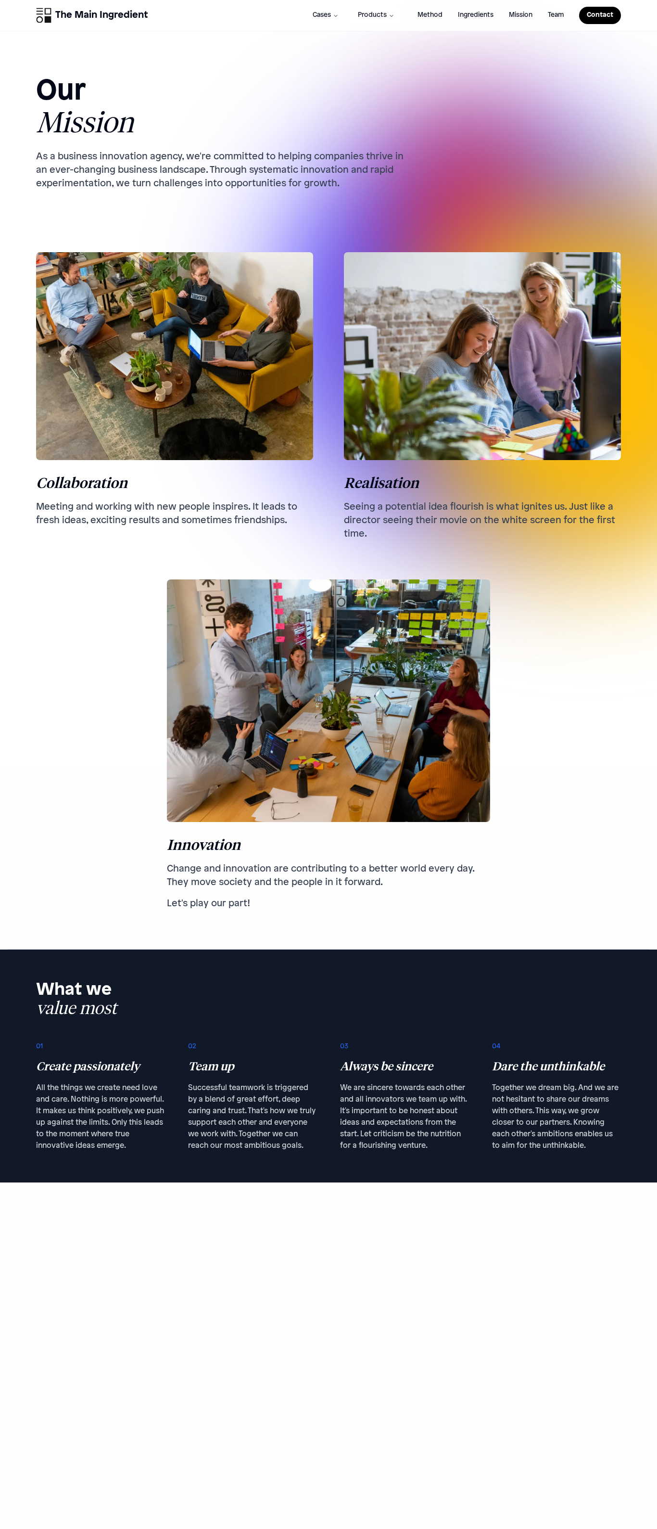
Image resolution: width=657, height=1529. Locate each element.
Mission (520, 15)
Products (372, 15)
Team (556, 15)
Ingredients (475, 15)
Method (429, 15)
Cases (322, 15)
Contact (600, 15)
